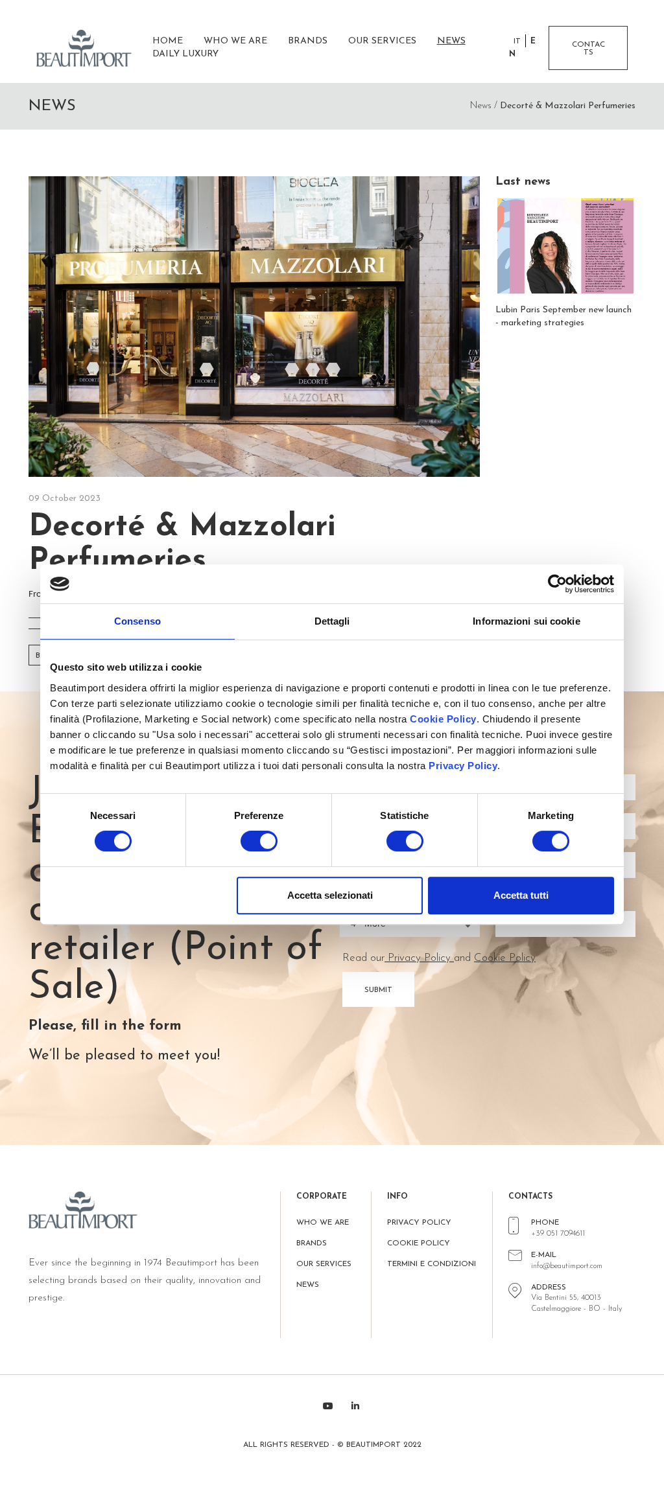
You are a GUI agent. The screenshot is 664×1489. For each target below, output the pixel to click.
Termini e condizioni (431, 1264)
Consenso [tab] (137, 621)
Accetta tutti (521, 895)
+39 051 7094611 (558, 1234)
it (517, 41)
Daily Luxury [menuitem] (185, 54)
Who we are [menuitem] (235, 41)
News (307, 1285)
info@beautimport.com (566, 1266)
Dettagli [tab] (332, 621)
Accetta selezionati (330, 895)
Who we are (322, 1223)
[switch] (259, 841)
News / (483, 106)
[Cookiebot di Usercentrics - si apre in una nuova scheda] (557, 584)
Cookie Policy (443, 718)
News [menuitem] (451, 41)
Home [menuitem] (167, 41)
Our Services (323, 1264)
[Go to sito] (89, 48)
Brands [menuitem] (307, 41)
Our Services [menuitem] (382, 41)
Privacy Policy (463, 765)
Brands (311, 1243)
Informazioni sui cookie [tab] (526, 621)
